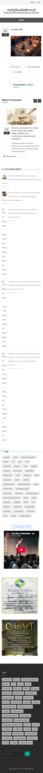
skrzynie (6, 507)
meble (17, 480)
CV (13, 462)
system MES (29, 507)
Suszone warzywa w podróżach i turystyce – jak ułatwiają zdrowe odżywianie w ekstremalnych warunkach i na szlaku (24, 285)
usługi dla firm (25, 516)
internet (6, 471)
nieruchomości (8, 484)
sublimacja (17, 507)
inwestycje (17, 471)
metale (25, 480)
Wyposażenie (11, 156)
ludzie (37, 475)
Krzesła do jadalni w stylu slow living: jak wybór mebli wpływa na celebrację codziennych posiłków (24, 133)
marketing (7, 480)
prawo (34, 498)
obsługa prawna (24, 484)
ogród (36, 484)
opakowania (7, 489)
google (33, 466)
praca (26, 498)
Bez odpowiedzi (34, 67)
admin (19, 72)
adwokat (6, 457)
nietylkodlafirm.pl (21, 10)
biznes (5, 462)
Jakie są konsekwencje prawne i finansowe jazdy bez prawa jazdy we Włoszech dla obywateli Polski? (22, 213)
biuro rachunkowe (28, 457)
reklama (17, 502)
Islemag (12, 769)
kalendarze (30, 471)
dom (20, 462)
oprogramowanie (22, 489)
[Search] (27, 754)
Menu (33, 2)
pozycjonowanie (32, 493)
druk (27, 462)
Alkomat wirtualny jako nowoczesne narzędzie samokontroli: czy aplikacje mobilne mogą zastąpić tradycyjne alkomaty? (21, 196)
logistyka (27, 475)
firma (25, 466)
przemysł (6, 502)
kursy (18, 475)
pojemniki (18, 493)
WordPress (29, 769)
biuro (16, 457)
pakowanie (7, 493)
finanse (17, 466)
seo (33, 502)
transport (30, 511)
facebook (6, 466)
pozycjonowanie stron (11, 498)
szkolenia (6, 511)
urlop (5, 516)
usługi (13, 516)
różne (26, 502)
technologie (18, 511)
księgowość (7, 475)
